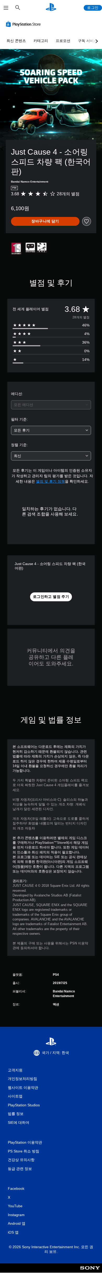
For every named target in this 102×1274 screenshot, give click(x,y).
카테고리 (40, 40)
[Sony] (90, 1271)
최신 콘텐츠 (16, 40)
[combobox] (51, 404)
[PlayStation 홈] (51, 8)
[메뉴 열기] (6, 8)
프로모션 (63, 40)
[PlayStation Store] (24, 24)
